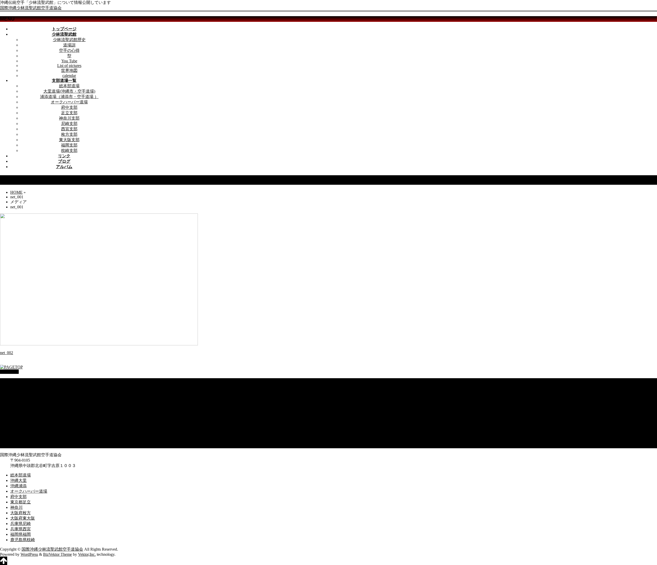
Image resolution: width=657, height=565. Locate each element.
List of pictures (69, 65)
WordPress (29, 554)
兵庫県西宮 (20, 434)
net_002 (6, 352)
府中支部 (69, 107)
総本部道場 (69, 86)
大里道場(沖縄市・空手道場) (69, 91)
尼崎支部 (69, 123)
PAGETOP (9, 371)
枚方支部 (69, 134)
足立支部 (69, 113)
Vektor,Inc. (87, 554)
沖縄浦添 (18, 391)
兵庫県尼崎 (20, 429)
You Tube (69, 61)
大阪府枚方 (20, 418)
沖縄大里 (18, 386)
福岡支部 (69, 145)
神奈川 (16, 413)
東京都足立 (20, 407)
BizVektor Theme (57, 554)
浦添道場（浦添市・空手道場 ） (69, 96)
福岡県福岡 (20, 440)
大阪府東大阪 (22, 424)
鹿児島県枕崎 (22, 445)
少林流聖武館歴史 (69, 39)
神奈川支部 (69, 118)
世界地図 (69, 70)
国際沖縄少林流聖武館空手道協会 (31, 8)
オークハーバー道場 (69, 102)
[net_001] (99, 344)
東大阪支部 (69, 140)
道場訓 (69, 45)
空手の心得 (69, 50)
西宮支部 (69, 129)
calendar (69, 75)
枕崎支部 (69, 150)
